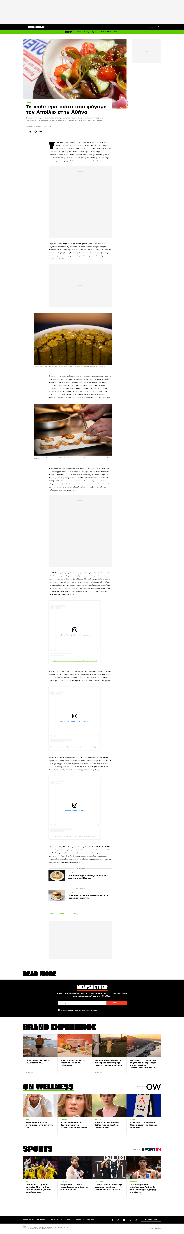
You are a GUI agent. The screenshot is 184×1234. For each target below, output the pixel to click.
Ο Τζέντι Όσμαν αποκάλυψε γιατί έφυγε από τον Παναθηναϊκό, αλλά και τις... (109, 1187)
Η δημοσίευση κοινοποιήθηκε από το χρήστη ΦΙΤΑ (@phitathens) (75, 661)
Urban (78, 32)
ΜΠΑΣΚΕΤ (99, 1182)
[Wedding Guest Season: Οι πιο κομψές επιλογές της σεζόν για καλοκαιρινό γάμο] (109, 1045)
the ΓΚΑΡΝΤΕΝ (97, 249)
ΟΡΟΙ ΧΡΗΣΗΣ (67, 1220)
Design (117, 32)
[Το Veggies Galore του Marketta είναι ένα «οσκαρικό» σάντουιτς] (56, 895)
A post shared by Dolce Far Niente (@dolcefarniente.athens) (74, 836)
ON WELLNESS (48, 1087)
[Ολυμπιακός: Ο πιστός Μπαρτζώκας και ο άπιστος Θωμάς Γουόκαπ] (75, 1167)
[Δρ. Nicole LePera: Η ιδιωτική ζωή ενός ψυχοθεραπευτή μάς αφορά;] (75, 1105)
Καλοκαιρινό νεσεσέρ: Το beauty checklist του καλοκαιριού (72, 1062)
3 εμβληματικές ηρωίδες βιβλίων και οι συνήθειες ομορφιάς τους (107, 1124)
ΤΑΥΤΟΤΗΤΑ (41, 1220)
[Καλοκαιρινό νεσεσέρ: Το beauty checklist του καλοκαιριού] (75, 1045)
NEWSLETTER (151, 1220)
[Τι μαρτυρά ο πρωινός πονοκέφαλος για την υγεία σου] (40, 1105)
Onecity (68, 32)
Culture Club (106, 32)
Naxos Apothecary (102, 471)
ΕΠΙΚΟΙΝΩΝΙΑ (28, 1220)
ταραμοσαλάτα (73, 468)
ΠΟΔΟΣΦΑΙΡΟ (31, 1182)
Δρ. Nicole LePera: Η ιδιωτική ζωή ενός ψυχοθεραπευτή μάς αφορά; (74, 1124)
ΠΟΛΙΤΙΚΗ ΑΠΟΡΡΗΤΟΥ (85, 1220)
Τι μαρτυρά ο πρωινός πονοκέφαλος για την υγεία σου (39, 1124)
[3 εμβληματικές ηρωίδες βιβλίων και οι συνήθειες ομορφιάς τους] (109, 1105)
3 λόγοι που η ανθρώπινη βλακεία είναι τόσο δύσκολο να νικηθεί (143, 1124)
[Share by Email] (40, 131)
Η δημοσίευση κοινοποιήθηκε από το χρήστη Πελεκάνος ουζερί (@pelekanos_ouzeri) (79, 747)
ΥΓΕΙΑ (28, 1120)
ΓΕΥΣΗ (28, 102)
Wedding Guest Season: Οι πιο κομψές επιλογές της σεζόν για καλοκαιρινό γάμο (108, 1062)
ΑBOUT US (54, 1220)
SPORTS (38, 1149)
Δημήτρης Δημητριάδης (67, 573)
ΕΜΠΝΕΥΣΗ (65, 1120)
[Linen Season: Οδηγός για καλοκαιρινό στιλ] (40, 1045)
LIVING (132, 1120)
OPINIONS (64, 1182)
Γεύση (86, 32)
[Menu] (24, 27)
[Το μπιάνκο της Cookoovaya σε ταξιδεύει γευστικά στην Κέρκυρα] (56, 875)
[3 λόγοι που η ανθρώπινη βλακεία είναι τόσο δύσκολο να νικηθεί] (144, 1105)
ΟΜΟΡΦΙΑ (99, 1120)
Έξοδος (95, 32)
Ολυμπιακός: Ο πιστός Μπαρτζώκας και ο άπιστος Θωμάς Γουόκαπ (74, 1187)
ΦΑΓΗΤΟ (72, 914)
